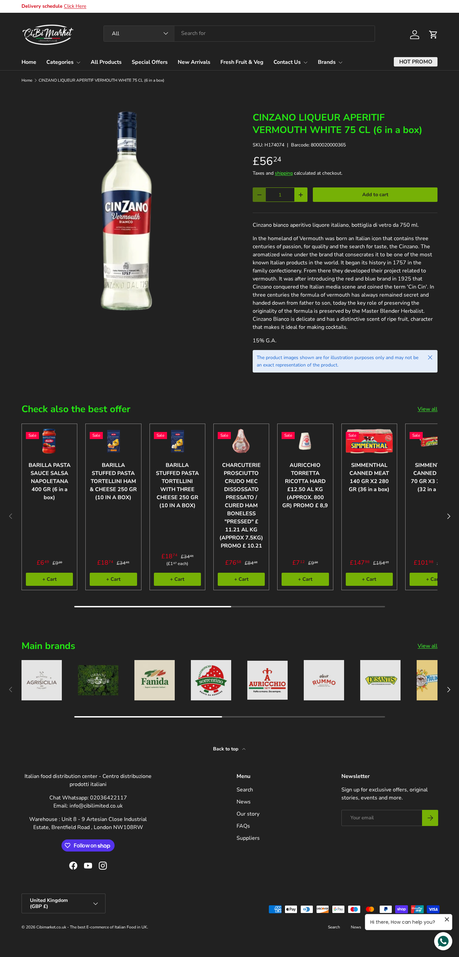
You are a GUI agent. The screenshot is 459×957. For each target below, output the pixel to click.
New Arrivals (194, 62)
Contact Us (287, 62)
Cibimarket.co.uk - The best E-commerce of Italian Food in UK (91, 927)
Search (245, 789)
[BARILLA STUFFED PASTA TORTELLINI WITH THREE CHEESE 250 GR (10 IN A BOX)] (177, 441)
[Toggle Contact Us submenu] (305, 62)
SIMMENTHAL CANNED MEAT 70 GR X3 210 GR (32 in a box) (433, 477)
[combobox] (239, 33)
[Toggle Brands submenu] (340, 62)
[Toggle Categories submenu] (78, 62)
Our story (248, 814)
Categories (60, 62)
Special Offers (150, 62)
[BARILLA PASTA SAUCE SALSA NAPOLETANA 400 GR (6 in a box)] (49, 441)
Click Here (75, 6)
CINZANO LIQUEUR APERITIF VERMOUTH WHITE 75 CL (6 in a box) (101, 80)
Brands (327, 62)
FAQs (243, 826)
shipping (284, 173)
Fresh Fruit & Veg (241, 62)
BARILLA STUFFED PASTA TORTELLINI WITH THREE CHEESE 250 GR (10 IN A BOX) (177, 485)
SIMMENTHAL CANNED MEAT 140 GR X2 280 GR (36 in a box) (369, 477)
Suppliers (248, 838)
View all (427, 409)
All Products (106, 62)
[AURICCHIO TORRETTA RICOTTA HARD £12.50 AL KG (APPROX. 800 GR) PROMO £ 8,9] (305, 441)
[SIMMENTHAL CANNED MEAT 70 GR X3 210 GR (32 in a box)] (433, 441)
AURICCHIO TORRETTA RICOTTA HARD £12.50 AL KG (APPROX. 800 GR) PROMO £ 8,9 (305, 485)
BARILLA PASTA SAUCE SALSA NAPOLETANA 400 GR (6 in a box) (50, 481)
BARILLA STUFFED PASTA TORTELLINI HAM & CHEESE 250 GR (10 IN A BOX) (113, 481)
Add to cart (375, 194)
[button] (433, 34)
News (244, 802)
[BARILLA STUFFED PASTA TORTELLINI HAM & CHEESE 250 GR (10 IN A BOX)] (113, 441)
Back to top (226, 749)
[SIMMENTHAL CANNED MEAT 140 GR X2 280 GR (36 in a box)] (369, 441)
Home (29, 62)
